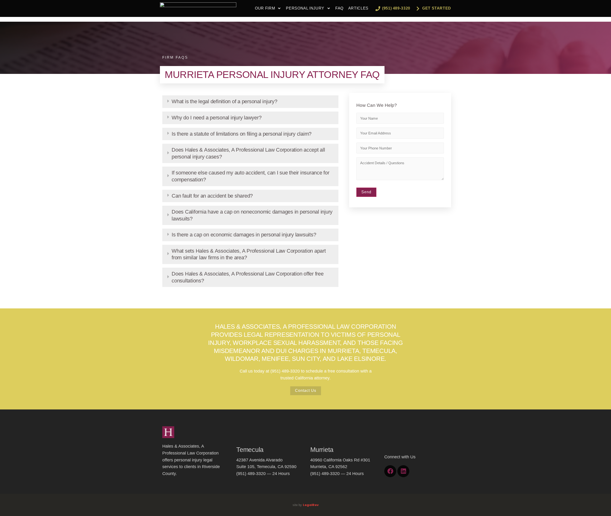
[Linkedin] (403, 471)
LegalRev (311, 505)
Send (366, 192)
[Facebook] (390, 471)
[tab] (250, 101)
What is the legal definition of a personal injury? (224, 101)
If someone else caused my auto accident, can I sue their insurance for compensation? (250, 176)
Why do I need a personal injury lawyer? (216, 118)
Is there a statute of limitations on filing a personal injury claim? (241, 134)
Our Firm (265, 8)
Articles (358, 8)
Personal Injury (305, 8)
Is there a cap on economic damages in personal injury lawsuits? (244, 235)
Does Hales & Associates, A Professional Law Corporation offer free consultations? (248, 277)
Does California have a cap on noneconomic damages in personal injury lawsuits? (252, 215)
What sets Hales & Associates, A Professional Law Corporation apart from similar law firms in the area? (249, 254)
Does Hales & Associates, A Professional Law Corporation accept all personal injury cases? (248, 153)
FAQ (339, 8)
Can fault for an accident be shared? (212, 196)
